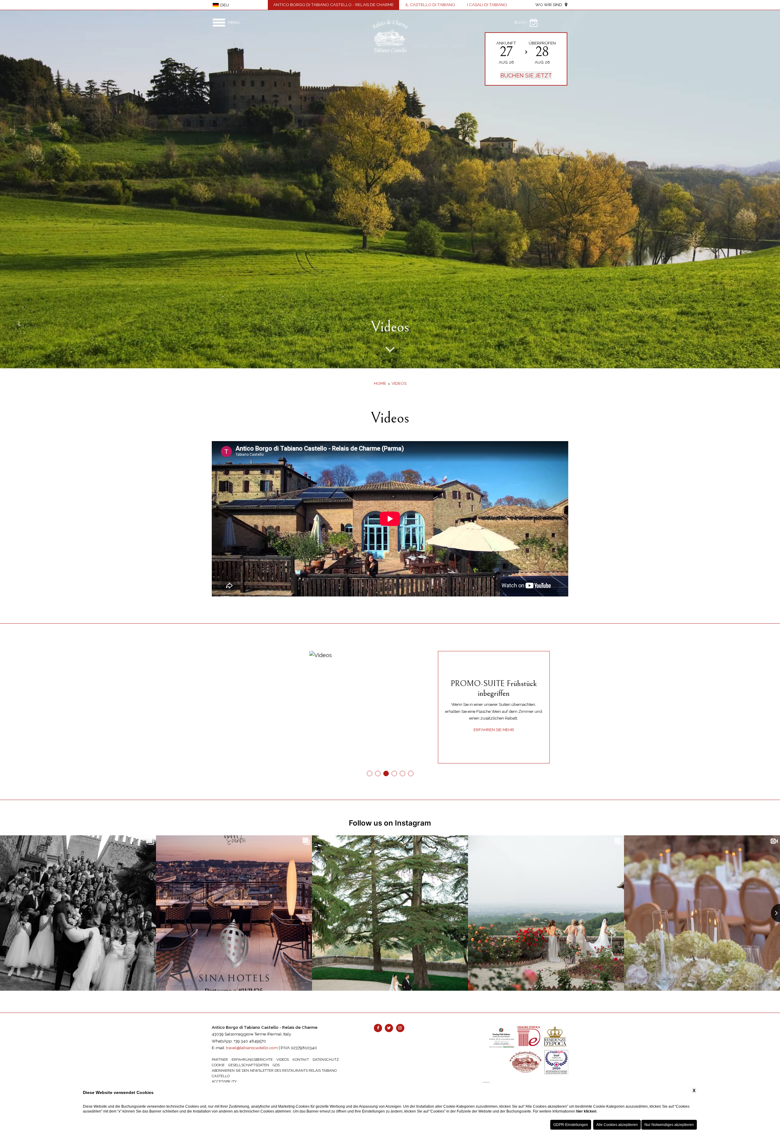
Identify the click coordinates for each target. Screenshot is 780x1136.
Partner (220, 1059)
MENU (234, 22)
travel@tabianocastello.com (252, 1047)
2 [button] (378, 773)
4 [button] (394, 773)
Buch (520, 22)
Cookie (218, 1065)
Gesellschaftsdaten (248, 1065)
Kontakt (300, 1059)
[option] (390, 189)
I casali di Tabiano (487, 4)
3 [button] (386, 773)
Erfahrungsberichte (252, 1059)
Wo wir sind (550, 4)
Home (380, 383)
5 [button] (402, 773)
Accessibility (224, 1081)
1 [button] (369, 773)
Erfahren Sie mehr (269, 729)
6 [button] (411, 773)
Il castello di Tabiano (430, 4)
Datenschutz (326, 1059)
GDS (276, 1065)
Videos (399, 383)
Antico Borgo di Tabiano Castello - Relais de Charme (333, 4)
